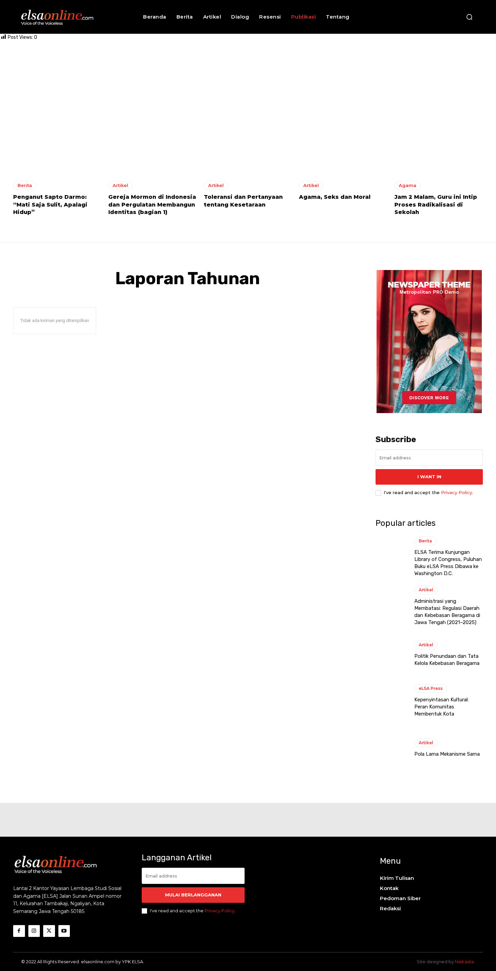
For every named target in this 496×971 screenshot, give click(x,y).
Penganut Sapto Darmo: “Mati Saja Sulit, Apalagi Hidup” (50, 204)
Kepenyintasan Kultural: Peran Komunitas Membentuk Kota (441, 707)
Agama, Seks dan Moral (334, 197)
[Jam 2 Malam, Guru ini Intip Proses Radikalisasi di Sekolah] (438, 121)
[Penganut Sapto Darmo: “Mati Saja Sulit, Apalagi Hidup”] (57, 121)
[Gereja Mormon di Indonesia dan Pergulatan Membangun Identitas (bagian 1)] (152, 121)
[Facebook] (19, 931)
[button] (469, 17)
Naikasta (464, 961)
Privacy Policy (456, 492)
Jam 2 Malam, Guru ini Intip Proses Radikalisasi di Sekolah (435, 204)
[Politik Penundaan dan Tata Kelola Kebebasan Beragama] (392, 654)
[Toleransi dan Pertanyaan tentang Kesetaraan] (248, 121)
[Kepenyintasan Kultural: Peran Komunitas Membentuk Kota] (392, 700)
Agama (407, 185)
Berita (25, 185)
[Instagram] (34, 931)
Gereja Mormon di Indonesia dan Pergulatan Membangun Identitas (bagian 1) (152, 204)
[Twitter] (49, 931)
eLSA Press (431, 688)
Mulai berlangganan (193, 894)
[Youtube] (64, 931)
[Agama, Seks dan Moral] (343, 121)
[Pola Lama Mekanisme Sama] (392, 748)
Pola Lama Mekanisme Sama (447, 754)
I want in (429, 476)
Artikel (120, 185)
